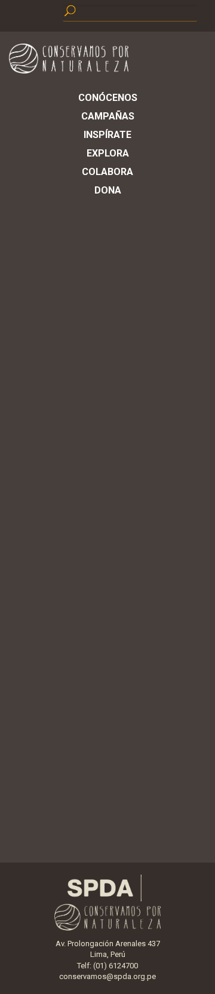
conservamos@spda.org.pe (107, 976)
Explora (108, 153)
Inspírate (107, 134)
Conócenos (107, 97)
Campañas (107, 116)
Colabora (107, 171)
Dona (107, 190)
